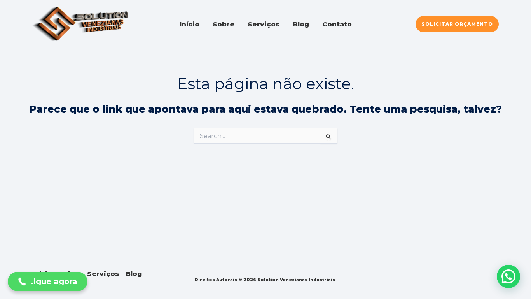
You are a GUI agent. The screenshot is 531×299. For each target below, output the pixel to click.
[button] (457, 24)
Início (189, 24)
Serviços (263, 24)
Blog (301, 24)
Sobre (223, 24)
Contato (337, 24)
